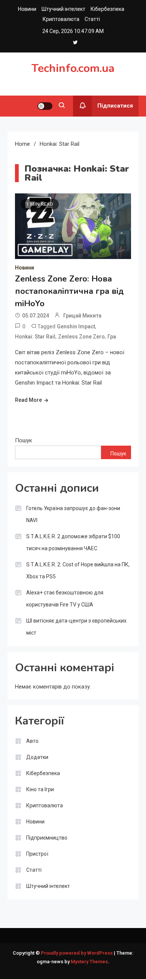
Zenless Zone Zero (81, 337)
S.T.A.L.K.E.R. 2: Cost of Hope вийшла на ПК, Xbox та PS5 (78, 570)
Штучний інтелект (63, 9)
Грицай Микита (82, 316)
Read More (28, 400)
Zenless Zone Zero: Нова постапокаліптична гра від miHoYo (69, 291)
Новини (27, 9)
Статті (92, 19)
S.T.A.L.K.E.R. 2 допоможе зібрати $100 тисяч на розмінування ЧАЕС (73, 542)
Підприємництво (46, 838)
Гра (111, 337)
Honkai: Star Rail (35, 337)
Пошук (23, 440)
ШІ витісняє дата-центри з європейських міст (76, 627)
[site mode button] (44, 106)
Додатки (37, 757)
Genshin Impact (76, 326)
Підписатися (115, 105)
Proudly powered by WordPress (77, 953)
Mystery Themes (89, 961)
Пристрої (37, 854)
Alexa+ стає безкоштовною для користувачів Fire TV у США (64, 599)
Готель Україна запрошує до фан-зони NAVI (73, 514)
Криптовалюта (61, 19)
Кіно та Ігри (40, 789)
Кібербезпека (107, 9)
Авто (32, 741)
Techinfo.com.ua (73, 68)
